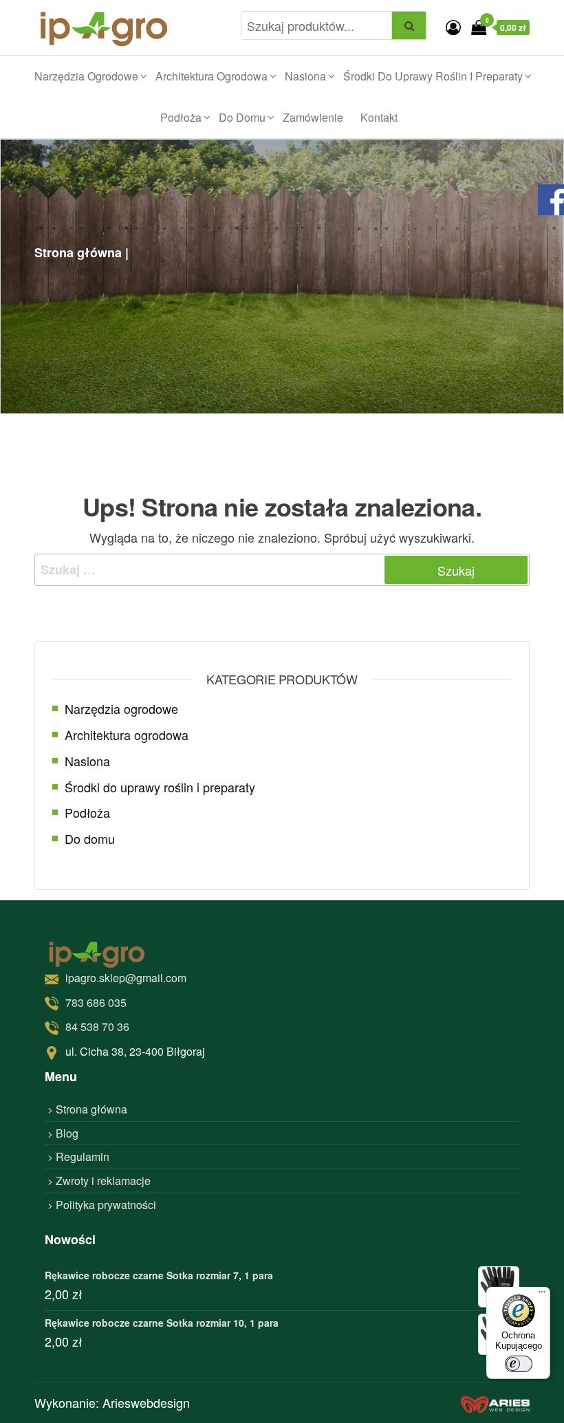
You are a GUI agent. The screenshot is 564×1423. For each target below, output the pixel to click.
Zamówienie (313, 117)
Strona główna (91, 1109)
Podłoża (181, 117)
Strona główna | (81, 252)
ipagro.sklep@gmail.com (125, 978)
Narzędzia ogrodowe (86, 76)
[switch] (518, 1364)
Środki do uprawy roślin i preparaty (433, 76)
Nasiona (305, 76)
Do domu (242, 117)
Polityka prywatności (106, 1205)
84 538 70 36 (97, 1026)
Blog (67, 1133)
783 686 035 (96, 1002)
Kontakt (379, 117)
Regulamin (82, 1156)
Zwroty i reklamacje (103, 1180)
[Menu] (542, 1295)
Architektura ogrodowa (211, 76)
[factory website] (495, 1403)
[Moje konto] (453, 26)
